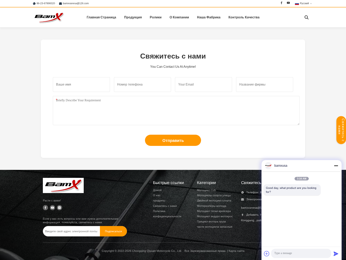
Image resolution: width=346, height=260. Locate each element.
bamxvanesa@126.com (76, 3)
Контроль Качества (244, 17)
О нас (157, 195)
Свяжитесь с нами (341, 130)
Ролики (156, 17)
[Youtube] (288, 3)
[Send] (336, 253)
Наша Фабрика (208, 17)
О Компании (179, 17)
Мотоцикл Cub (206, 190)
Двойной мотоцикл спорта (214, 200)
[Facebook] (281, 3)
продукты (159, 200)
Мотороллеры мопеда (211, 205)
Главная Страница (101, 17)
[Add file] (267, 253)
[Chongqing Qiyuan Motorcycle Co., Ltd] (49, 17)
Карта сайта (236, 250)
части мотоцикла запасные (214, 226)
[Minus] (336, 165)
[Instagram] (59, 208)
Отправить (173, 140)
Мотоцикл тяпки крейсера (214, 211)
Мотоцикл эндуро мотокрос (215, 216)
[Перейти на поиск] (306, 17)
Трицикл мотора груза (211, 221)
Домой (157, 190)
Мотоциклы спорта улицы (214, 195)
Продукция (133, 17)
